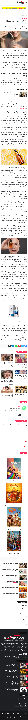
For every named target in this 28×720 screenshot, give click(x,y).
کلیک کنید (22, 110)
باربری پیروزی (24, 627)
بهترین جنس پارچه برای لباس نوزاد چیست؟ (9, 678)
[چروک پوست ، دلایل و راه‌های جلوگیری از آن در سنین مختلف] (7, 392)
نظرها (4, 561)
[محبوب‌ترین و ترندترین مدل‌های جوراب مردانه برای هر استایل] (23, 567)
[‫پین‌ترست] (19, 348)
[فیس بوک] (25, 348)
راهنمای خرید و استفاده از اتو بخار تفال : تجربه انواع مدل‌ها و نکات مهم (10, 690)
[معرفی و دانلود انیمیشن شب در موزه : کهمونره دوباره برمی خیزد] (23, 674)
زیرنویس (5, 703)
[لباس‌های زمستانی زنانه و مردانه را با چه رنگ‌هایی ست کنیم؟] (21, 361)
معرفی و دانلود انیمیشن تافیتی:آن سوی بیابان (14, 531)
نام (26, 444)
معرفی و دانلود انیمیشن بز (14, 555)
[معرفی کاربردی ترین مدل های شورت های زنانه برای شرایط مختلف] (23, 573)
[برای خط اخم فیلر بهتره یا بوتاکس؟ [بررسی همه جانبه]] (23, 96)
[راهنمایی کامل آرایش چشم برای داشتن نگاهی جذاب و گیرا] (23, 685)
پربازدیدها (12, 561)
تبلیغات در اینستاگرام (23, 616)
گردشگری (16, 707)
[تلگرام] (12, 348)
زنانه (13, 703)
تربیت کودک (9, 700)
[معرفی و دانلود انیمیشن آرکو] (14, 471)
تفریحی (4, 700)
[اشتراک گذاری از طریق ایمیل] (9, 348)
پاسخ (19, 417)
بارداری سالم (15, 700)
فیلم (16, 705)
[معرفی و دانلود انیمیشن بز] (14, 543)
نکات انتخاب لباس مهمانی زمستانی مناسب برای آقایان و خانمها (7, 366)
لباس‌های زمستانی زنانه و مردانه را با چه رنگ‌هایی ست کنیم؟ (21, 367)
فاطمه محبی (23, 28)
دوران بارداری (18, 703)
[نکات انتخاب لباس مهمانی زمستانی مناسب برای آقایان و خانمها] (7, 359)
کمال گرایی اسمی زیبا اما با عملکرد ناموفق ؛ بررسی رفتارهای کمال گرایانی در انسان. (10, 667)
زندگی (9, 703)
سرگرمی (25, 705)
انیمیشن (25, 700)
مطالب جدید (22, 561)
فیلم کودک (12, 705)
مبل (26, 618)
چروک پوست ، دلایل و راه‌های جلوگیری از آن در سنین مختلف (7, 396)
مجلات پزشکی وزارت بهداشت (21, 613)
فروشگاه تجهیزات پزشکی (22, 610)
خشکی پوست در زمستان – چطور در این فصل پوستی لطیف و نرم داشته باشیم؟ (7, 383)
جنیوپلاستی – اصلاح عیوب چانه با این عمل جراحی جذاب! (21, 378)
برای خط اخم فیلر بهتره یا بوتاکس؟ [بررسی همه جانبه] (10, 578)
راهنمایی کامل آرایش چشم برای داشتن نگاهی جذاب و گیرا (10, 684)
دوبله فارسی (24, 703)
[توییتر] (22, 348)
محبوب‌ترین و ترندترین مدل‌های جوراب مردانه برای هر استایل (10, 566)
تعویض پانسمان (24, 607)
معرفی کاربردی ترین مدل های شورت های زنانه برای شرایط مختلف (10, 572)
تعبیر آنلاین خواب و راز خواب (21, 624)
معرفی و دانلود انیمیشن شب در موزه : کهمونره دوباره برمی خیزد (11, 672)
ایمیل (25, 449)
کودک (21, 707)
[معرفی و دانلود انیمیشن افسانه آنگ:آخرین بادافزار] (14, 495)
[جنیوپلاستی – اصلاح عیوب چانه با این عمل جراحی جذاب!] (21, 374)
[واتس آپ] (15, 348)
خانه (25, 17)
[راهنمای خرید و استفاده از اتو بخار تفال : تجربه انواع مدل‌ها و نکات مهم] (23, 691)
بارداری (20, 700)
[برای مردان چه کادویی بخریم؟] (21, 392)
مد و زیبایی (21, 17)
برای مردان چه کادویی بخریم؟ (21, 396)
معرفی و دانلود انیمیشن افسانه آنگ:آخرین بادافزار (14, 507)
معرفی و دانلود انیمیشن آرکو (14, 483)
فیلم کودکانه (6, 705)
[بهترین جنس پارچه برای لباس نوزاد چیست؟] (23, 680)
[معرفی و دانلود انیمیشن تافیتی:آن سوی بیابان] (14, 519)
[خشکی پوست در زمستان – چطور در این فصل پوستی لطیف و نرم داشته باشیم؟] (7, 376)
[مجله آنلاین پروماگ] (21, 2)
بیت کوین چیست (24, 621)
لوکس (25, 707)
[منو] (26, 3)
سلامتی (20, 705)
